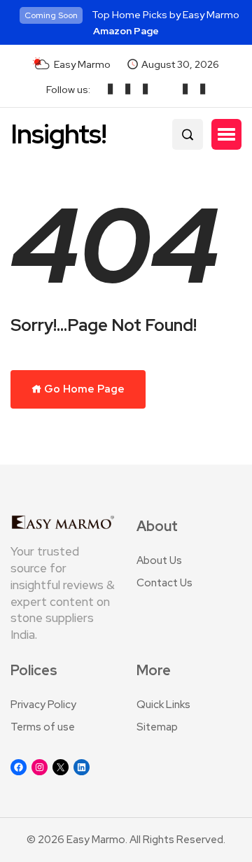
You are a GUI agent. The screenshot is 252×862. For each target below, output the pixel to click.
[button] (226, 134)
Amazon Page (126, 30)
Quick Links (163, 705)
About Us (159, 560)
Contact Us (164, 583)
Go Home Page (83, 389)
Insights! (58, 134)
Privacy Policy (43, 705)
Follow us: (68, 89)
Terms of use (42, 727)
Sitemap (157, 727)
